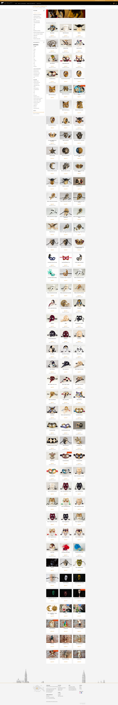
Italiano (80, 686)
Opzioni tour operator (31, 3)
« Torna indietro (82, 6)
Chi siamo (59, 686)
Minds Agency (83, 703)
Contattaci (39, 3)
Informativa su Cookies (72, 686)
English (80, 687)
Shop (16, 3)
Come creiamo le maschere (61, 687)
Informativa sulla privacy (72, 687)
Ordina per (80, 19)
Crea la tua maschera (22, 3)
